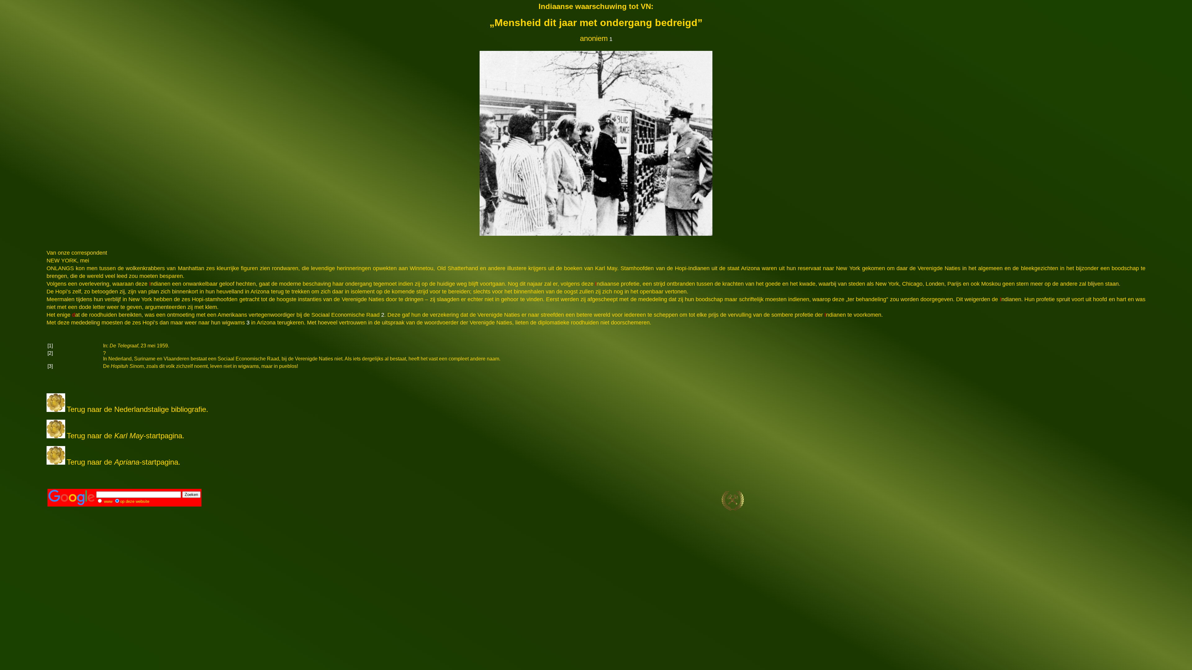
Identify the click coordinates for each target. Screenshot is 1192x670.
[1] (50, 345)
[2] (50, 353)
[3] (50, 366)
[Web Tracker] (1134, 501)
